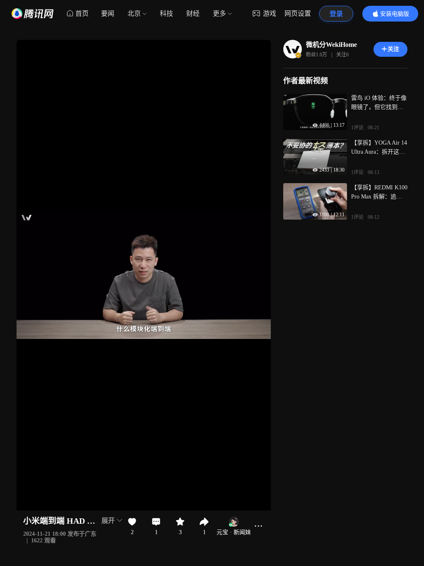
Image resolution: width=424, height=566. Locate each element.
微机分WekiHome (331, 44)
